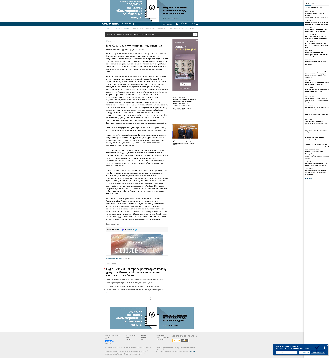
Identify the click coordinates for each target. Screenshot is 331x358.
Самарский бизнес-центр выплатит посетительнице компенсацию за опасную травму (134, 279)
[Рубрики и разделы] (197, 23)
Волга (107, 40)
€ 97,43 (112, 28)
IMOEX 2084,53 (125, 28)
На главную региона (127, 23)
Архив (127, 337)
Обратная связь (160, 335)
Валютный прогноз (162, 28)
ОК (195, 34)
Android (143, 339)
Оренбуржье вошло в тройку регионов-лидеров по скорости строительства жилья (133, 286)
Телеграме (130, 230)
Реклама (143, 335)
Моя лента (315, 3)
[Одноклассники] (185, 336)
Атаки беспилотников (137, 28)
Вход (190, 24)
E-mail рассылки (160, 339)
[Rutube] (189, 336)
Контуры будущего (190, 28)
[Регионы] (182, 23)
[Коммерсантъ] (110, 24)
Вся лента (308, 178)
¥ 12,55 (118, 28)
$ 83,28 (107, 28)
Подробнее (192, 351)
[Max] (192, 336)
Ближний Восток (178, 28)
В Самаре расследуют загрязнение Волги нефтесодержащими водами (129, 283)
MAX (119, 230)
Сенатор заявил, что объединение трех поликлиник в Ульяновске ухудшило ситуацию (134, 290)
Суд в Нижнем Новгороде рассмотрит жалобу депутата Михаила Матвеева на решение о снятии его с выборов (136, 272)
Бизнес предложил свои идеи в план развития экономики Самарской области (184, 101)
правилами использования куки (143, 34)
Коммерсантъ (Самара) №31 (114, 258)
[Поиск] (193, 23)
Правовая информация (162, 337)
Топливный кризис (150, 28)
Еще (107, 293)
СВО (171, 28)
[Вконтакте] (177, 336)
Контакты (129, 339)
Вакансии (143, 337)
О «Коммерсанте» (131, 335)
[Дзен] (181, 336)
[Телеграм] (173, 336)
